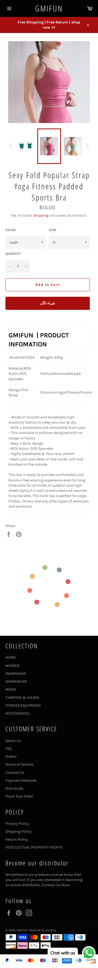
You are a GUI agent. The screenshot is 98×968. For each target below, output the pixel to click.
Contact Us (14, 772)
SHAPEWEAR (16, 681)
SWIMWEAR (15, 673)
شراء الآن (47, 303)
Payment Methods (20, 780)
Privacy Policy (17, 823)
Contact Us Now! (56, 885)
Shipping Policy (18, 831)
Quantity (13, 254)
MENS (10, 689)
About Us (13, 740)
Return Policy (16, 839)
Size (52, 230)
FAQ (8, 748)
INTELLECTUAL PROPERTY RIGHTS (33, 847)
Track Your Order (19, 796)
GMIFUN (49, 8)
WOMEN (12, 665)
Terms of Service (19, 764)
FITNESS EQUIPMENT (23, 705)
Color (10, 230)
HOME (10, 657)
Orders (11, 756)
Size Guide (14, 788)
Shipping (40, 215)
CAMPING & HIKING (22, 697)
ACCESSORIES (17, 713)
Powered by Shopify (42, 930)
